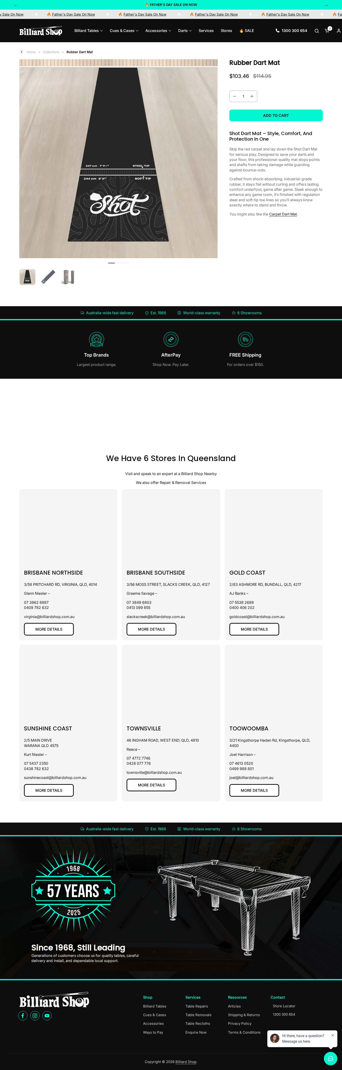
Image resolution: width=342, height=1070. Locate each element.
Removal (182, 482)
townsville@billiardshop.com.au (154, 772)
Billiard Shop (185, 1062)
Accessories (153, 1023)
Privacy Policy (239, 1023)
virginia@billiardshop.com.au (49, 616)
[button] (317, 31)
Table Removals (198, 1015)
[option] (171, 4)
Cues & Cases (154, 1015)
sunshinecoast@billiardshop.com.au (55, 777)
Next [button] (326, 4)
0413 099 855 (138, 607)
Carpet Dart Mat (283, 214)
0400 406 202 (242, 607)
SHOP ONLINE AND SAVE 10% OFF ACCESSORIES (171, 5)
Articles (234, 1006)
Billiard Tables (154, 1006)
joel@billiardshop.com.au (251, 777)
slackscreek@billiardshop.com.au (156, 616)
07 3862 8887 (36, 602)
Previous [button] (15, 4)
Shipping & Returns (244, 1015)
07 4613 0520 (241, 763)
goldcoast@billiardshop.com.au (257, 616)
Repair (165, 482)
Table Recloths (197, 1023)
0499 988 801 (241, 768)
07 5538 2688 (241, 602)
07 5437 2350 (36, 763)
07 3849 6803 (139, 602)
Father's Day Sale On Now (88, 14)
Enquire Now (196, 1032)
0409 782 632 (36, 607)
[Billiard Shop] (40, 30)
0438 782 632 (36, 768)
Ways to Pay (153, 1032)
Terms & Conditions (244, 1032)
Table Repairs (196, 1006)
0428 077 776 (139, 763)
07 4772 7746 (138, 758)
